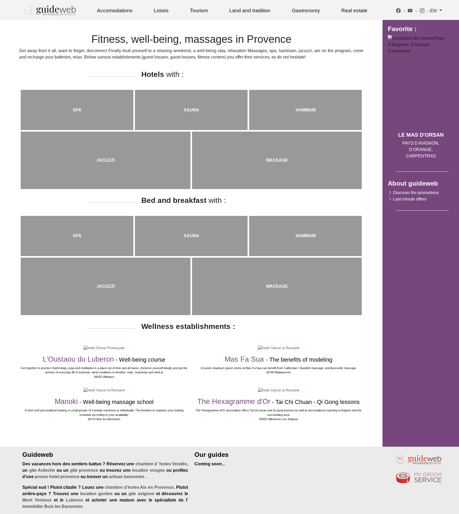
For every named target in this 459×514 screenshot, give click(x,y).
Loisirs (161, 10)
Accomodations (115, 10)
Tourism (199, 10)
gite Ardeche (42, 470)
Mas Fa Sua (245, 359)
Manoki (66, 402)
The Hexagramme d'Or (233, 402)
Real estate (354, 10)
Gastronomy (306, 10)
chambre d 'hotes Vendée (161, 464)
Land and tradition (249, 10)
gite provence (84, 470)
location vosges (148, 470)
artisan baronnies (127, 476)
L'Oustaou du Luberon (78, 359)
